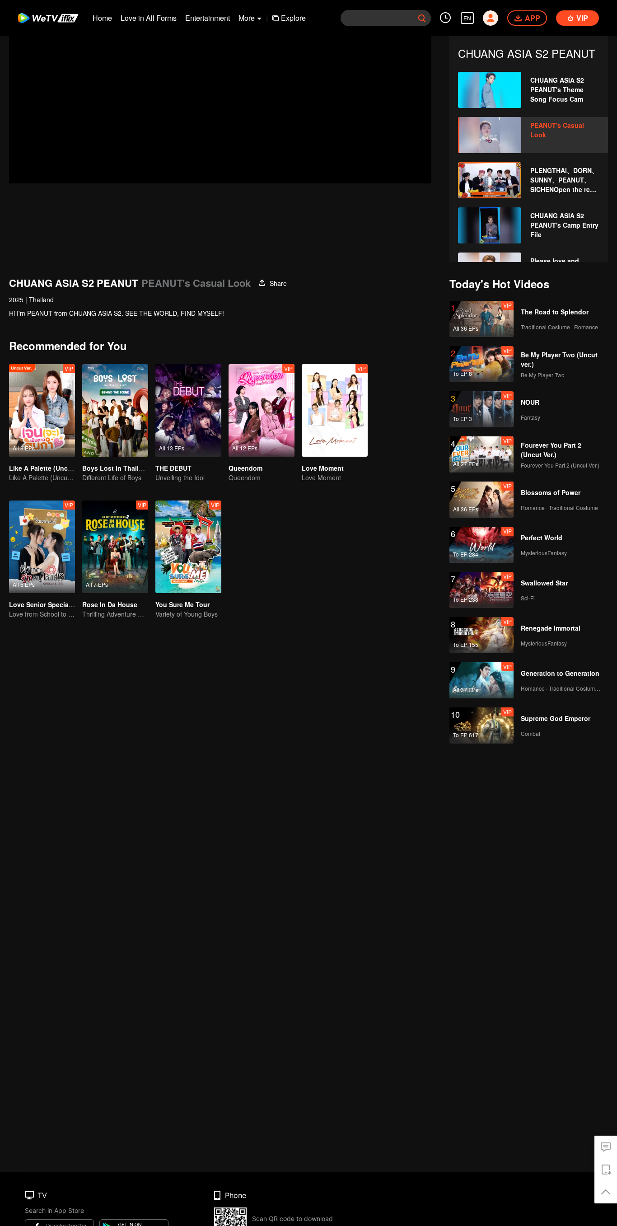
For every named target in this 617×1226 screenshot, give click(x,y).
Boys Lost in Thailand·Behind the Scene (144, 468)
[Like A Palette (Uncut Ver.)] (42, 410)
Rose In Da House (109, 604)
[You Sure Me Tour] (188, 547)
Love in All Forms (149, 18)
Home (102, 18)
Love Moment (323, 468)
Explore (293, 18)
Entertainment (207, 18)
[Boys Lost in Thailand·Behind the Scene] (115, 410)
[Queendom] (261, 410)
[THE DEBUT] (188, 410)
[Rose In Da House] (115, 547)
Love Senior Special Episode (53, 604)
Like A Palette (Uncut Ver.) (49, 468)
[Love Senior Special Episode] (42, 547)
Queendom (245, 468)
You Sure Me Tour (182, 604)
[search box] (421, 18)
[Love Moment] (335, 410)
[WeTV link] (48, 18)
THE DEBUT (173, 468)
